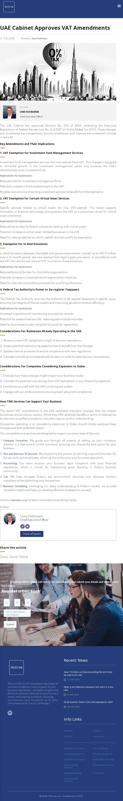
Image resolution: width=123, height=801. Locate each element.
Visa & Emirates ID (102, 754)
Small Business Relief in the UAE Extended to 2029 (88, 702)
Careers (97, 730)
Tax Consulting (100, 748)
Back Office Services (103, 759)
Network (68, 730)
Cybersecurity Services (71, 779)
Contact (68, 736)
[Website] (22, 526)
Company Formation (74, 748)
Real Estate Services (103, 765)
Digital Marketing (72, 773)
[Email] (27, 526)
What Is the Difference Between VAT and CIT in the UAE (88, 688)
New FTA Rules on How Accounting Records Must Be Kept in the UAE (88, 673)
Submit (10, 624)
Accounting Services (74, 754)
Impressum (99, 736)
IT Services (98, 773)
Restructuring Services (71, 766)
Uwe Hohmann (31, 516)
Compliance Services (74, 759)
